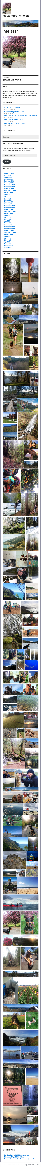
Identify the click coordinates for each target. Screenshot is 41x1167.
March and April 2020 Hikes (14, 112)
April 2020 (8, 177)
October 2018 (9, 210)
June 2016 (7, 238)
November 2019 (9, 187)
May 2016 (7, 240)
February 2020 (9, 181)
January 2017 (8, 225)
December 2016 (9, 227)
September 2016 (10, 232)
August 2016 (8, 234)
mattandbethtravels (16, 15)
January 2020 (9, 183)
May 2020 (7, 175)
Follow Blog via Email (13, 143)
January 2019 (8, 204)
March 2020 (8, 179)
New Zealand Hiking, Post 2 (13, 119)
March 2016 (8, 244)
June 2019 (7, 196)
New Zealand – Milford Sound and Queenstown (20, 115)
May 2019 (7, 198)
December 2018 (9, 206)
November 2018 (9, 208)
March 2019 (8, 200)
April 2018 (7, 221)
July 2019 (7, 194)
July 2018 (7, 215)
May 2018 (7, 219)
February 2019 (9, 202)
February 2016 (9, 246)
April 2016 (7, 242)
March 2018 (8, 223)
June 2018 (7, 217)
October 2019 (9, 189)
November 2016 (9, 229)
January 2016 (8, 248)
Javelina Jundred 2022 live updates (16, 108)
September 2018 (10, 211)
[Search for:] (20, 137)
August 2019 (8, 192)
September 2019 (10, 190)
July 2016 (7, 236)
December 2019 (9, 185)
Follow (7, 161)
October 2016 (9, 230)
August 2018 (8, 213)
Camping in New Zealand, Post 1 (15, 123)
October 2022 (9, 173)
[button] (11, 270)
